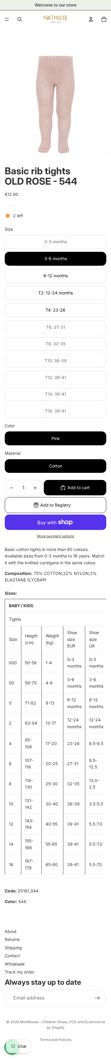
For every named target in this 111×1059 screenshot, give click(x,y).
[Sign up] (97, 998)
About (11, 931)
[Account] (90, 19)
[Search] (19, 19)
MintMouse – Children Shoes (43, 1022)
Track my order (19, 971)
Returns (12, 939)
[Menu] (7, 19)
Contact (12, 955)
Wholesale (15, 963)
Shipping (13, 947)
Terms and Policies (55, 1039)
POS (73, 1022)
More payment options (55, 536)
